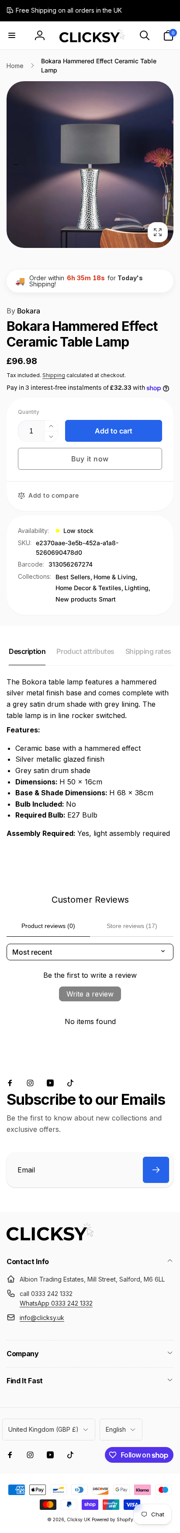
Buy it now (90, 458)
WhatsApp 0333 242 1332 (56, 1303)
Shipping (53, 375)
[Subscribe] (156, 1170)
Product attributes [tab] (85, 651)
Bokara (23, 310)
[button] (11, 35)
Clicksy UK (79, 1519)
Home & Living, (115, 577)
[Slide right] (164, 164)
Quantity (28, 412)
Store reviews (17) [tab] (132, 925)
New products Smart (85, 599)
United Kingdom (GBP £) (43, 1429)
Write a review (90, 994)
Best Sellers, (73, 577)
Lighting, (137, 587)
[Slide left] (16, 164)
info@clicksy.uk (42, 1317)
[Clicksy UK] (50, 1238)
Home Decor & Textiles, (89, 587)
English (116, 1429)
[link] (64, 10)
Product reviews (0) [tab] (48, 925)
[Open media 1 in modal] (90, 164)
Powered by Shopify (112, 1519)
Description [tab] (27, 651)
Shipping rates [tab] (148, 651)
